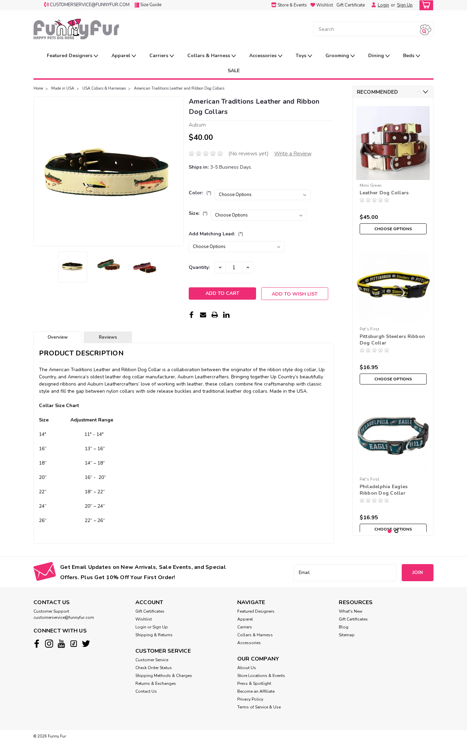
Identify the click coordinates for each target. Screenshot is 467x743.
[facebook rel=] (36, 643)
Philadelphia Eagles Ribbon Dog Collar (384, 489)
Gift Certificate (350, 5)
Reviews (108, 337)
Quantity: (199, 267)
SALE (234, 70)
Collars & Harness (209, 55)
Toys (302, 55)
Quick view (393, 318)
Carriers (159, 55)
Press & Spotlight (254, 683)
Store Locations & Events (261, 675)
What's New (350, 611)
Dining (376, 55)
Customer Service (151, 660)
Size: (198, 213)
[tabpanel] (393, 170)
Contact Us (146, 691)
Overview (58, 337)
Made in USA (62, 88)
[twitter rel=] (86, 643)
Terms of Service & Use (259, 707)
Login (383, 5)
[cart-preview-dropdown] (424, 5)
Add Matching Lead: (216, 234)
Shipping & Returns (154, 635)
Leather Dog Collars (384, 193)
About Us (246, 667)
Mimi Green (371, 185)
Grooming (337, 55)
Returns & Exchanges (155, 683)
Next (178, 171)
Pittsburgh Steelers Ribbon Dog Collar (392, 339)
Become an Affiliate (256, 691)
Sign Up (405, 5)
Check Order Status (153, 667)
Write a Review (292, 153)
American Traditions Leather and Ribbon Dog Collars (179, 88)
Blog (343, 627)
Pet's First (369, 329)
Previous (39, 171)
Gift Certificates (149, 611)
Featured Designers (70, 55)
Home (38, 88)
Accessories (263, 55)
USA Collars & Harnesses (104, 88)
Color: (200, 193)
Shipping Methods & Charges (163, 675)
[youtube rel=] (61, 643)
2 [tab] (396, 531)
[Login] (372, 5)
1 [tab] (389, 531)
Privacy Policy (250, 699)
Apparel (121, 55)
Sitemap (347, 635)
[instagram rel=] (49, 643)
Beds (409, 55)
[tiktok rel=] (73, 643)
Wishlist (143, 619)
